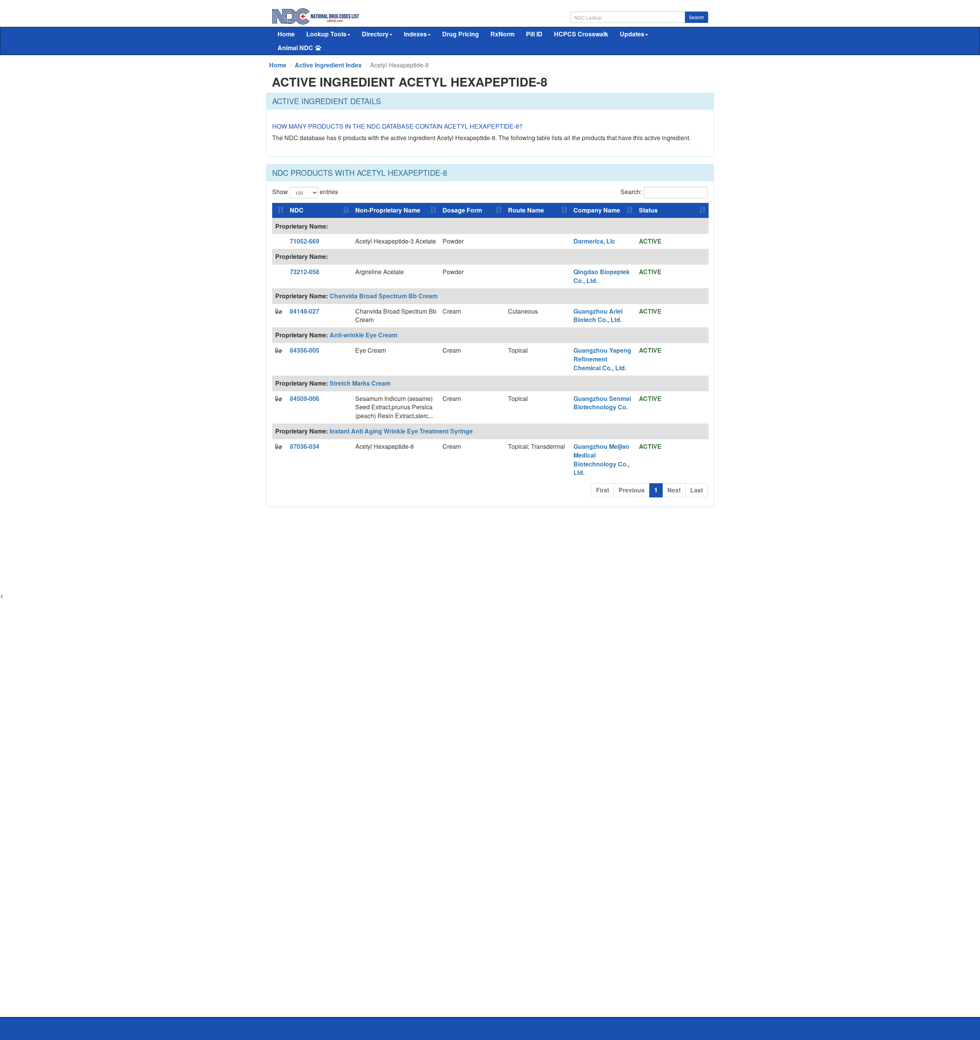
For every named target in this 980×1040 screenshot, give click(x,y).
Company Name (596, 210)
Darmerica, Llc (594, 241)
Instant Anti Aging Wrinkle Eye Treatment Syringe (401, 431)
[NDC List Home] (315, 15)
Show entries (305, 191)
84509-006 (304, 398)
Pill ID (534, 33)
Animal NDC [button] (295, 47)
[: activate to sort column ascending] (279, 211)
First (602, 490)
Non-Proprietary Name (387, 210)
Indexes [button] (415, 33)
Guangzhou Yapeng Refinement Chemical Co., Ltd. (602, 359)
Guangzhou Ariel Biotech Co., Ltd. (597, 315)
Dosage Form (462, 210)
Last (696, 490)
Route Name (526, 210)
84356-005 (304, 350)
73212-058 (304, 271)
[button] (278, 311)
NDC (297, 210)
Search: (631, 191)
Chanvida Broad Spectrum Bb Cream (384, 295)
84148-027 (304, 311)
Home (286, 33)
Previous (632, 490)
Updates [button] (632, 33)
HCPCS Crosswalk (581, 33)
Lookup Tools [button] (326, 33)
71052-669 (304, 241)
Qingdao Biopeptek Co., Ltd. (601, 276)
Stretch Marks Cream (360, 383)
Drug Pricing (460, 33)
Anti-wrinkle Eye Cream (363, 334)
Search (696, 17)
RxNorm (502, 33)
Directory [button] (375, 33)
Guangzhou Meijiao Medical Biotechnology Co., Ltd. (601, 459)
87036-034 (304, 446)
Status (648, 210)
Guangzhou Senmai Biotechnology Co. (602, 403)
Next (674, 490)
